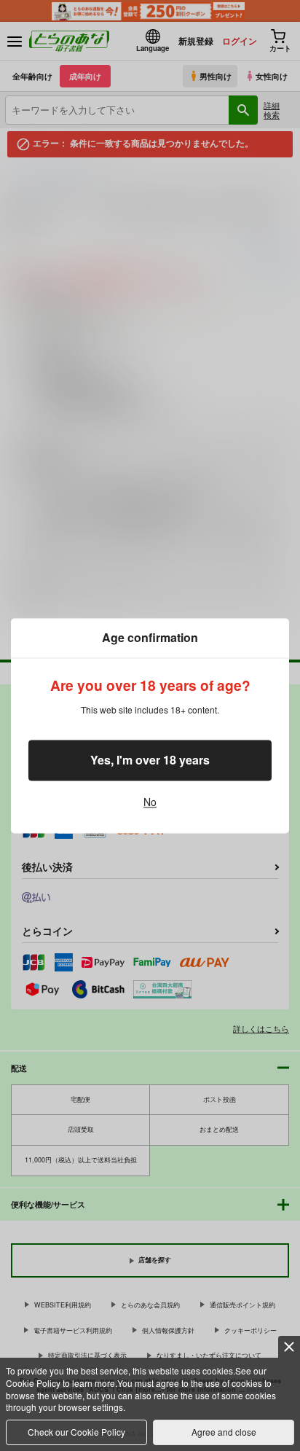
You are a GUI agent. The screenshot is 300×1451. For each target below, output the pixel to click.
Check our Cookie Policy (76, 1431)
